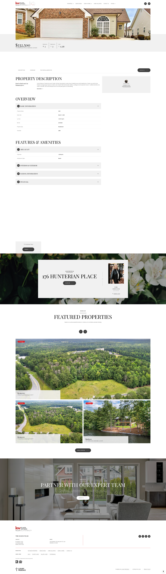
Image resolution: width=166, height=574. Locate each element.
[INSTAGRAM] (143, 536)
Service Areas (79, 3)
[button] (144, 70)
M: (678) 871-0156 (19, 541)
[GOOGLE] (149, 536)
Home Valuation (97, 3)
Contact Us (106, 3)
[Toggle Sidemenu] (149, 3)
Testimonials (53, 554)
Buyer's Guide (35, 554)
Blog (29, 554)
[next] (85, 331)
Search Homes (61, 550)
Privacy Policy (147, 569)
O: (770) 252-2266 (19, 543)
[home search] (145, 3)
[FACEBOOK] (140, 536)
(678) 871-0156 (127, 85)
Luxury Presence (125, 569)
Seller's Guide (44, 554)
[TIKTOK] (146, 536)
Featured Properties (32, 550)
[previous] (81, 331)
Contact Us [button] (69, 550)
